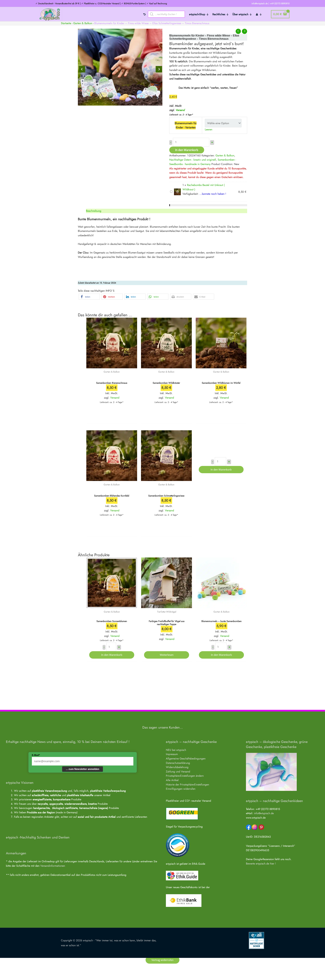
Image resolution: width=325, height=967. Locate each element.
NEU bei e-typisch (176, 750)
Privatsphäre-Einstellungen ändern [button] (185, 776)
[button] (89, 297)
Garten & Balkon (82, 23)
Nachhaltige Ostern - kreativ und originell (192, 160)
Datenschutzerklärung (178, 763)
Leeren (208, 129)
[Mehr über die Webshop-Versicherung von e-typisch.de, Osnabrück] (256, 940)
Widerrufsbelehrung (177, 767)
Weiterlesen (167, 654)
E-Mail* (36, 755)
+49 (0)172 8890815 (279, 3)
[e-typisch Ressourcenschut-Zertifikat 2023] (177, 845)
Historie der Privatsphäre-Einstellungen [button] (187, 784)
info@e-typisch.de (264, 813)
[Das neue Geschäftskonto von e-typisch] (183, 900)
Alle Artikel (172, 780)
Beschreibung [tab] (93, 211)
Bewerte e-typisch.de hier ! (261, 864)
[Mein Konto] (258, 14)
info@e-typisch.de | (260, 3)
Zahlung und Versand (178, 771)
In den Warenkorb (186, 150)
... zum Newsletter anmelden (82, 769)
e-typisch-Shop (197, 14)
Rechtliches (218, 14)
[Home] (144, 14)
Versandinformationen (52, 866)
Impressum (172, 754)
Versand (180, 110)
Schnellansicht (112, 365)
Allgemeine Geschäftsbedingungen (185, 758)
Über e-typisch (240, 14)
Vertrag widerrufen (162, 960)
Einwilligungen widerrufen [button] (180, 789)
